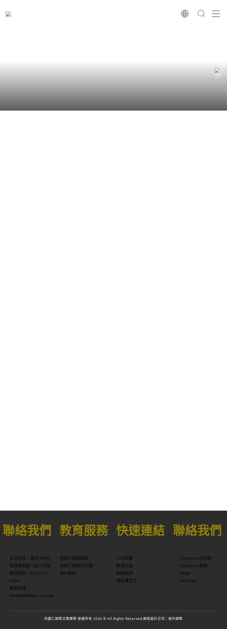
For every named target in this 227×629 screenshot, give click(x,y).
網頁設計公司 (154, 618)
